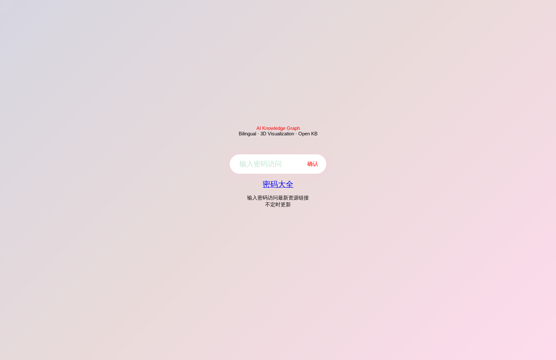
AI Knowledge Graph (278, 128)
